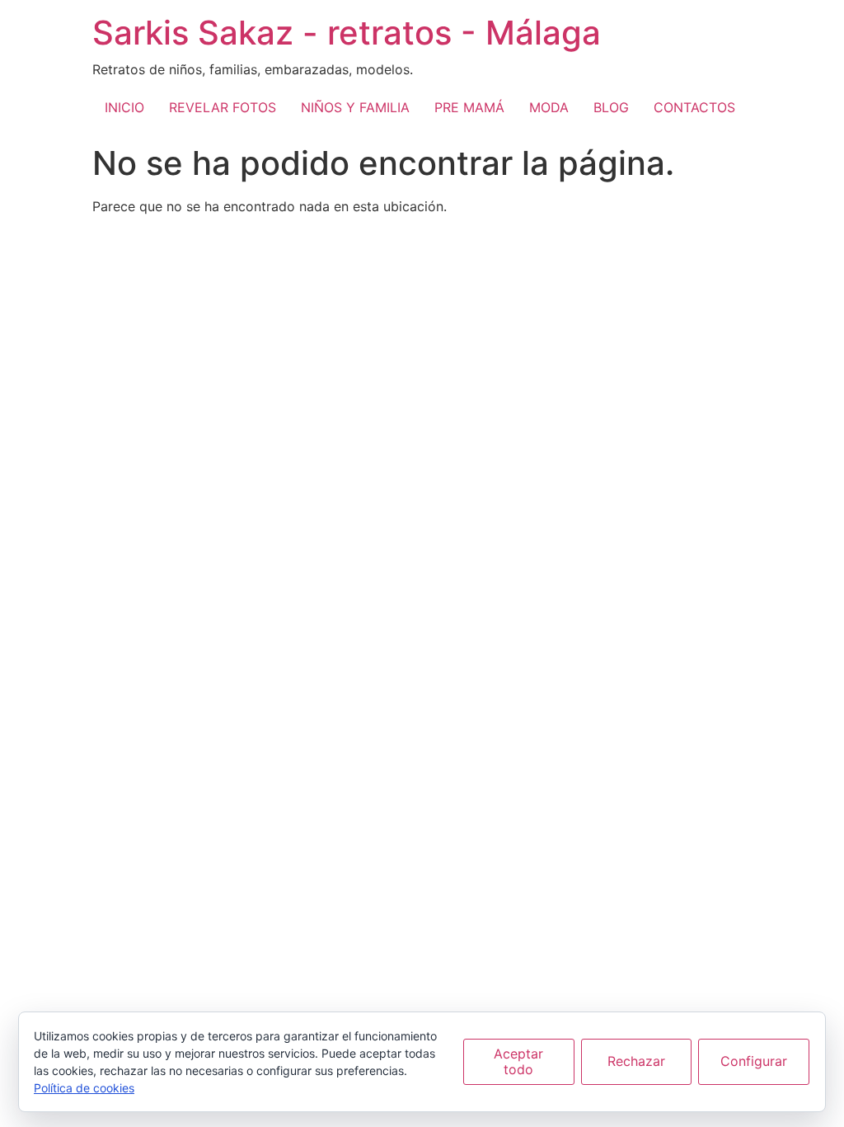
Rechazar (636, 1061)
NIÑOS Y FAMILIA (355, 107)
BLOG (611, 107)
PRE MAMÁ (469, 107)
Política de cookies (84, 1088)
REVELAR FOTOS (222, 107)
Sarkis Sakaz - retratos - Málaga (346, 32)
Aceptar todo (518, 1061)
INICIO (124, 107)
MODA (549, 107)
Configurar (753, 1061)
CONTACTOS (694, 107)
